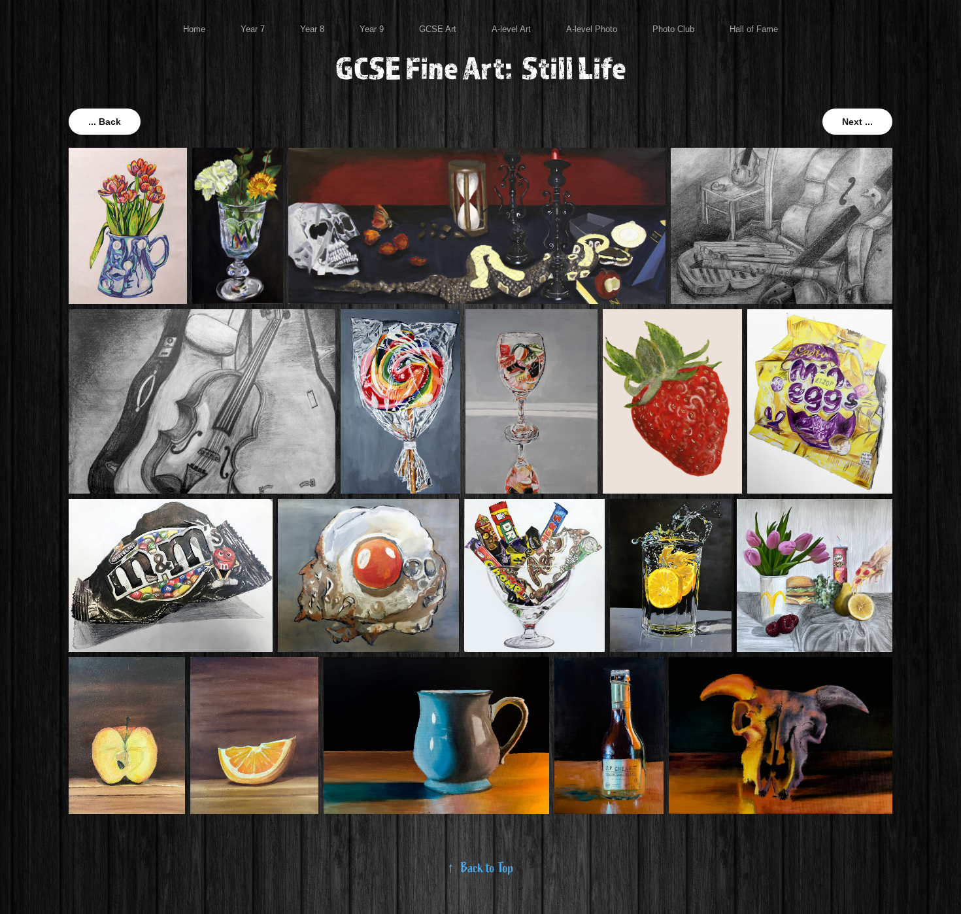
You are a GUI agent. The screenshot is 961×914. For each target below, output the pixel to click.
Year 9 (372, 29)
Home (194, 29)
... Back (104, 121)
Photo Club (673, 29)
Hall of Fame (754, 29)
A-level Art (511, 29)
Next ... (857, 121)
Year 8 (312, 29)
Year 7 (253, 29)
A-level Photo (591, 29)
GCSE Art (437, 29)
